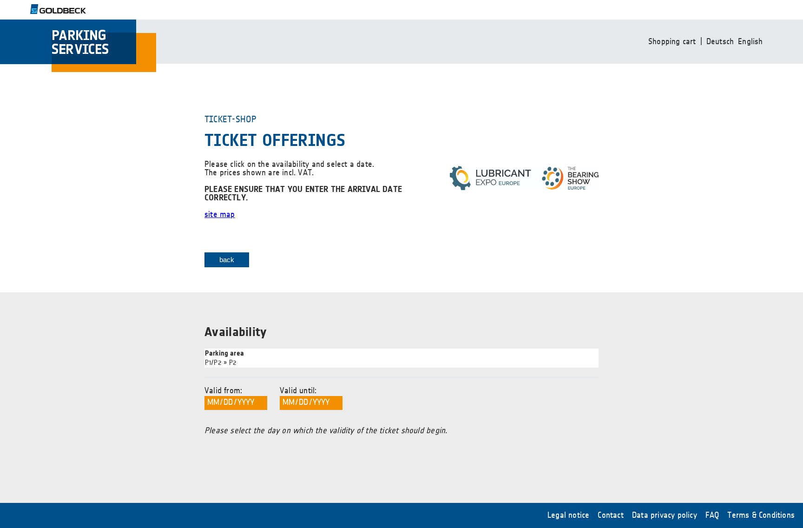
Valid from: (223, 391)
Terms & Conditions (761, 515)
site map (219, 215)
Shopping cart (672, 42)
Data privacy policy (664, 515)
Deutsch (720, 42)
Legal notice (568, 515)
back (227, 260)
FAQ (712, 515)
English (750, 42)
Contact (610, 515)
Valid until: (298, 391)
